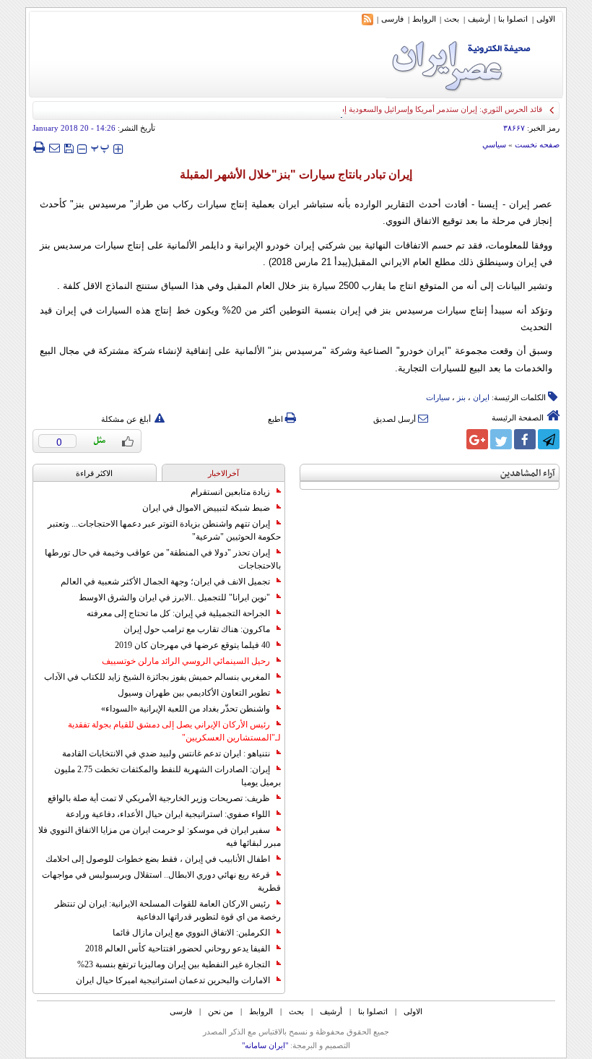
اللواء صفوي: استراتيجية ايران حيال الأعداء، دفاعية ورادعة (168, 814)
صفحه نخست (537, 144)
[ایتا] (453, 439)
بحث (451, 18)
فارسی (392, 18)
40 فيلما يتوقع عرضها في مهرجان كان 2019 (192, 645)
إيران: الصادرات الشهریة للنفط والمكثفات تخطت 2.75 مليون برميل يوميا (167, 775)
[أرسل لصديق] (54, 147)
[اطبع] (38, 147)
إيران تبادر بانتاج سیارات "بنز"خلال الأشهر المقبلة (296, 174)
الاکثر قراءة (94, 473)
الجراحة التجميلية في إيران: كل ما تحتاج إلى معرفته (178, 613)
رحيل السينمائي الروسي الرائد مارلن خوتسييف (186, 661)
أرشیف (479, 18)
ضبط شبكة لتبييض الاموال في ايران (206, 508)
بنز (461, 397)
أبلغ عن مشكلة (126, 419)
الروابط (424, 18)
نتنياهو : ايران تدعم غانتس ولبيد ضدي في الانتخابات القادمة (166, 753)
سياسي (494, 144)
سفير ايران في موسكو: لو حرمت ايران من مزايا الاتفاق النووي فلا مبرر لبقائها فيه (159, 836)
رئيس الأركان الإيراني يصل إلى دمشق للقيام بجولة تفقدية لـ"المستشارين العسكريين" (174, 731)
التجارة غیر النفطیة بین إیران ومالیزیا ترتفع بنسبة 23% (173, 964)
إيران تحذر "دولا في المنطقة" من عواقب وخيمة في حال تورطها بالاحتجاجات (163, 559)
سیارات (438, 397)
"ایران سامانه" (265, 1045)
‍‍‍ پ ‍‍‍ (100, 147)
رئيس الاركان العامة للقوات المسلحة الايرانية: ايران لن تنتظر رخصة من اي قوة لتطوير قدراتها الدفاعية (168, 910)
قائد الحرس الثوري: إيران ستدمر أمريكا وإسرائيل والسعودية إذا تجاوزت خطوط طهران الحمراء (389, 109)
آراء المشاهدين (527, 473)
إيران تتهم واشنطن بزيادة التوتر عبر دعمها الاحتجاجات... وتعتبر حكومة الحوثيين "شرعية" (164, 530)
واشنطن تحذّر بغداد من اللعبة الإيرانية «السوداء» (185, 709)
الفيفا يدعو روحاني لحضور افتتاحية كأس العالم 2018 (177, 948)
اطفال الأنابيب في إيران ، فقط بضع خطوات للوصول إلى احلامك (157, 859)
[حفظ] (69, 147)
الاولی (545, 18)
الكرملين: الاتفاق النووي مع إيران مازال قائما (191, 933)
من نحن (220, 1011)
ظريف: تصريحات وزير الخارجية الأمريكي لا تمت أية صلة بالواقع (159, 798)
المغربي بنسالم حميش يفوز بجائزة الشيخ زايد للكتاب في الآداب (157, 677)
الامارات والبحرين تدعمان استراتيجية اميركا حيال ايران (173, 980)
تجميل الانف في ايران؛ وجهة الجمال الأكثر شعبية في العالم (165, 581)
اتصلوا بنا (513, 18)
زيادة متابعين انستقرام (230, 492)
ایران (481, 397)
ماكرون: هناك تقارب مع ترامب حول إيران (196, 629)
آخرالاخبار (223, 473)
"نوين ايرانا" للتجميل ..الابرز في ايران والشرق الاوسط (174, 597)
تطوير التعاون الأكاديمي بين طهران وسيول (194, 693)
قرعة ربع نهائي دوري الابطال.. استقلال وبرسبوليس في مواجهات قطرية (161, 881)
